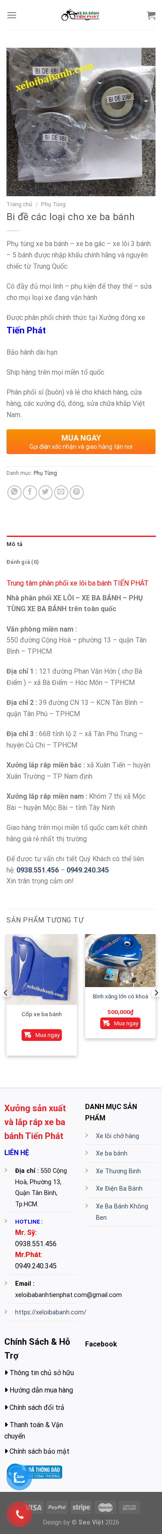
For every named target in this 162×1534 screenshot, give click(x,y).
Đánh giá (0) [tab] (22, 562)
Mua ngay (47, 1034)
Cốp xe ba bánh (42, 1014)
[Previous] (6, 1010)
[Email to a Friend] (61, 492)
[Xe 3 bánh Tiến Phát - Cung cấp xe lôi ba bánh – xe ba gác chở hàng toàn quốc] (81, 15)
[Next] (156, 1010)
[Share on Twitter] (45, 492)
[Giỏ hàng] (151, 15)
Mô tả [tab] (14, 544)
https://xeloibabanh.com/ (50, 1312)
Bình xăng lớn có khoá (120, 996)
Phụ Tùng (53, 204)
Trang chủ (19, 204)
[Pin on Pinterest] (77, 492)
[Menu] (11, 15)
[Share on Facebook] (30, 492)
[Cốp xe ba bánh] (41, 969)
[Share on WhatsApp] (14, 492)
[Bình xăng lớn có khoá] (120, 960)
